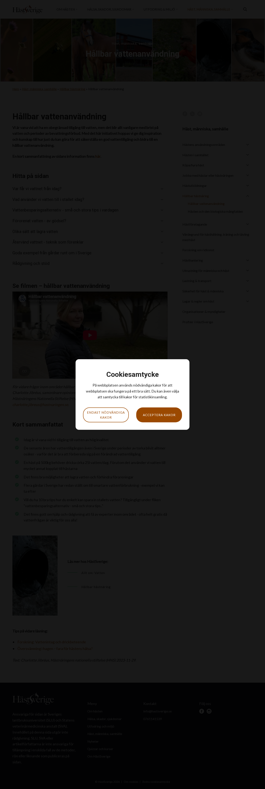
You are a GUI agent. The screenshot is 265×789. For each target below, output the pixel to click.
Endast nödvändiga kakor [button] (106, 415)
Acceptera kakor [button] (159, 415)
